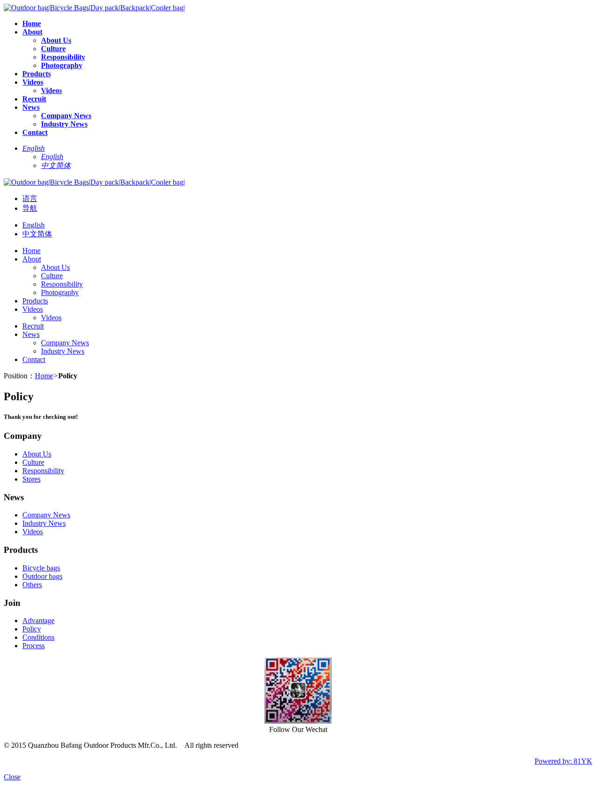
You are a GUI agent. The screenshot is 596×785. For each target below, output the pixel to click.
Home (44, 376)
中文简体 (37, 234)
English (33, 225)
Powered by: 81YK (563, 761)
